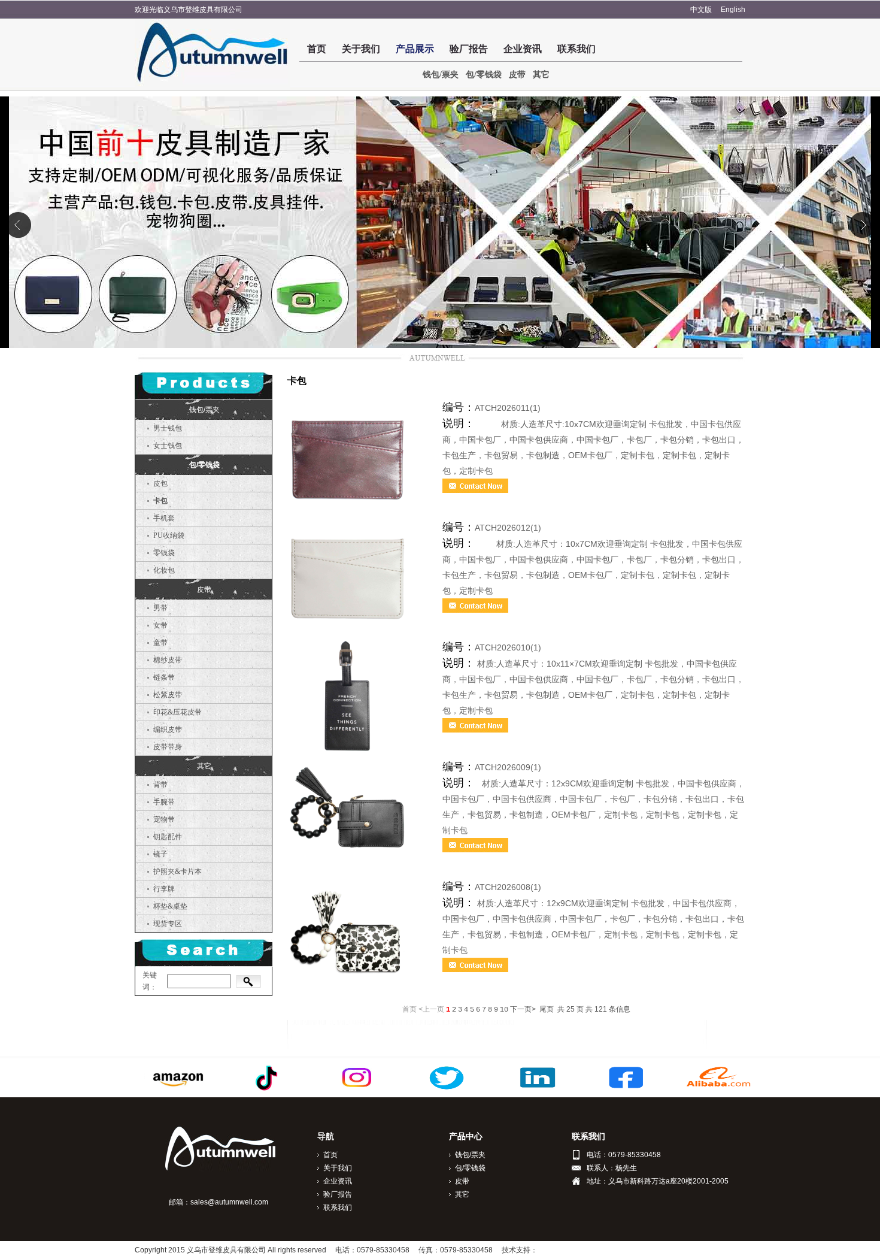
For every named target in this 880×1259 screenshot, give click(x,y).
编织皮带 (167, 729)
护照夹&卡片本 (177, 871)
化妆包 (164, 570)
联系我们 (576, 49)
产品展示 (415, 49)
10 (504, 1010)
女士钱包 (167, 445)
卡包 (160, 501)
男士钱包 (167, 428)
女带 (160, 625)
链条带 (164, 677)
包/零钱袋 (484, 74)
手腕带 (164, 802)
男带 (160, 608)
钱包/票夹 (441, 74)
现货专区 (167, 923)
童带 (160, 642)
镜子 (160, 854)
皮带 (517, 74)
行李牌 (164, 889)
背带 (160, 784)
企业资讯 (522, 49)
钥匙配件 (167, 837)
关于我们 (361, 49)
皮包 (160, 483)
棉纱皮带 (167, 660)
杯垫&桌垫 (170, 906)
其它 (541, 74)
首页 (316, 49)
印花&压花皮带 (177, 712)
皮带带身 (167, 747)
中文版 (701, 9)
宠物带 (164, 819)
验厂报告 (469, 49)
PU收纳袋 (168, 535)
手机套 (164, 518)
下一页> (523, 1010)
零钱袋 (164, 553)
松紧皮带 (167, 695)
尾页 (546, 1010)
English (733, 9)
